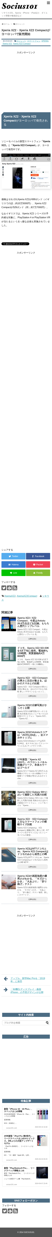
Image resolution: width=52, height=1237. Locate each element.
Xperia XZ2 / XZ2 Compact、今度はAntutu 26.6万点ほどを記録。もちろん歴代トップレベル (33, 622)
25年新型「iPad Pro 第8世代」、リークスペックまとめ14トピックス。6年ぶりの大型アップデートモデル (19, 1139)
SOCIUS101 (29, 1232)
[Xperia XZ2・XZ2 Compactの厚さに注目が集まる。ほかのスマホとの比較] (8, 684)
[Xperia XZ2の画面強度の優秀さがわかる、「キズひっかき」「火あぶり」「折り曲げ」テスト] (8, 882)
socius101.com (11, 1128)
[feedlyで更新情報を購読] (9, 587)
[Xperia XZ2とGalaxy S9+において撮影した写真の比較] (8, 798)
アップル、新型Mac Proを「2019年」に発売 (28, 980)
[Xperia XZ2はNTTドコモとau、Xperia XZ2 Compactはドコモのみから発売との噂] (8, 854)
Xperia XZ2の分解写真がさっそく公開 (32, 706)
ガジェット (21, 41)
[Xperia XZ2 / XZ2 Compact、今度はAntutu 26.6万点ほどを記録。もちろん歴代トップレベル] (8, 624)
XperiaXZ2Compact (27, 596)
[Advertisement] (26, 80)
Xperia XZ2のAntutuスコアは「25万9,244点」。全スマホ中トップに (32, 735)
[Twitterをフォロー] (3, 587)
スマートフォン (33, 41)
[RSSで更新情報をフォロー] (14, 587)
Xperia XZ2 (7, 44)
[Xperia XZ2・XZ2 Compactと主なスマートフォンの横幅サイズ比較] (8, 825)
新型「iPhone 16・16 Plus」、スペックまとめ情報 (18, 1110)
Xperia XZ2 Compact (22, 44)
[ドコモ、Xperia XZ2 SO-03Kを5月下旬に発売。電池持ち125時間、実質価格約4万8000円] (8, 654)
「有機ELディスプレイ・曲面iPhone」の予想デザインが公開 (27, 990)
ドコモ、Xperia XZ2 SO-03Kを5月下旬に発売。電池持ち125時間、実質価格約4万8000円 (33, 652)
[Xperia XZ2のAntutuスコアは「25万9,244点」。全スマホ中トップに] (8, 738)
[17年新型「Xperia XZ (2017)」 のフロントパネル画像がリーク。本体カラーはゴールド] (8, 765)
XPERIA (45, 41)
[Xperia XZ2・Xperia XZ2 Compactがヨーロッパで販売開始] (13, 564)
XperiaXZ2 (10, 596)
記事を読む (33, 639)
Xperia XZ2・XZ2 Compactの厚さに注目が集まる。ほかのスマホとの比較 (32, 681)
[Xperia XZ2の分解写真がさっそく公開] (8, 711)
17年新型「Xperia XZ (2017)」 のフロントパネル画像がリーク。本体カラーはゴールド (32, 763)
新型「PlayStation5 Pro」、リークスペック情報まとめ (19, 1169)
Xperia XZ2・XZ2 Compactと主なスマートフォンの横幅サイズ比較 (32, 822)
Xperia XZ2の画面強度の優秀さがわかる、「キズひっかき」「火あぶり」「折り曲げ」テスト (32, 880)
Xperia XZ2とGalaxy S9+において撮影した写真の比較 (32, 793)
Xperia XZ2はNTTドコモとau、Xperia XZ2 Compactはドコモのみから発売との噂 (32, 851)
